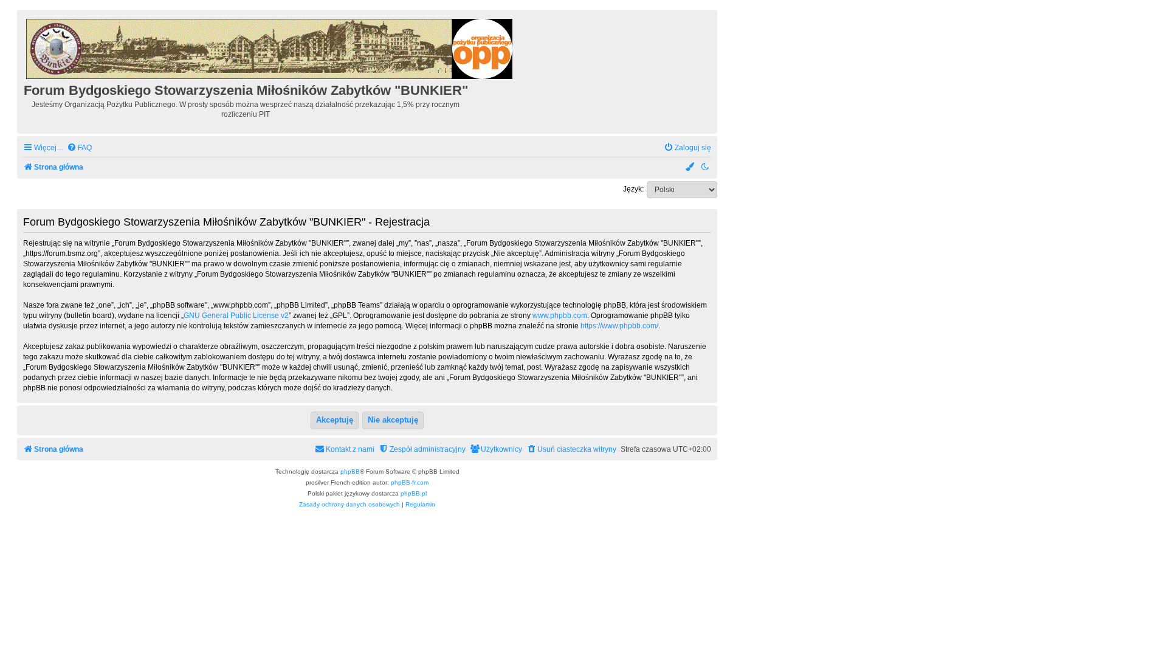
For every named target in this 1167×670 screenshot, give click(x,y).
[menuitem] (79, 148)
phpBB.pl (414, 493)
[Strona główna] (270, 47)
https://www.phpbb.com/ (619, 326)
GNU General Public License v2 (236, 315)
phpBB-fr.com (410, 482)
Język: (633, 189)
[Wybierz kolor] (690, 167)
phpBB (350, 471)
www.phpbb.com (559, 315)
